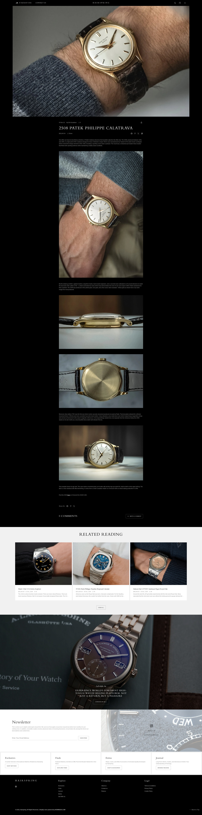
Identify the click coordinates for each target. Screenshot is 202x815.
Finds (59, 788)
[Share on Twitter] (138, 133)
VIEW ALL (101, 607)
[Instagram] (16, 786)
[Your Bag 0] (180, 3)
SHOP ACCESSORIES (113, 767)
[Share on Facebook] (131, 133)
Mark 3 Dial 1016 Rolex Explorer (29, 589)
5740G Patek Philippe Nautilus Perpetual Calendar (92, 589)
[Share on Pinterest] (135, 133)
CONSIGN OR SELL (101, 701)
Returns (103, 791)
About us (103, 786)
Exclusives (61, 786)
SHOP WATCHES (12, 766)
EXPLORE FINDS (62, 767)
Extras (60, 794)
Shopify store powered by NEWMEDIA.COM (52, 809)
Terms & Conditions (150, 786)
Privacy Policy (149, 788)
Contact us (104, 788)
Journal (60, 791)
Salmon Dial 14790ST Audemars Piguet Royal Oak (150, 589)
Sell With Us (61, 796)
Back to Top (195, 809)
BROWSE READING (163, 767)
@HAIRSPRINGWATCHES (151, 735)
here (68, 495)
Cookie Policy (148, 791)
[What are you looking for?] (175, 3)
